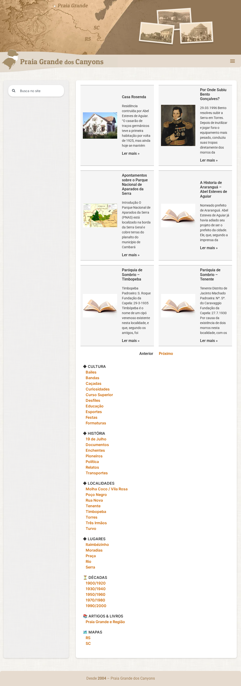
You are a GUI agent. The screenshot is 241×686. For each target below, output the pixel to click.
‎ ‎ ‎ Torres (90, 517)
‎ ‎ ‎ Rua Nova (93, 500)
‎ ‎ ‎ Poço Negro (95, 494)
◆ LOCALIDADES (98, 483)
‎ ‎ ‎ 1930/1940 (94, 588)
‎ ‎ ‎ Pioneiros (93, 456)
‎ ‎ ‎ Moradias (93, 550)
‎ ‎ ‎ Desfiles (91, 400)
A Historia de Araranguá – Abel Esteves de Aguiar (213, 189)
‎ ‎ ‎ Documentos (96, 444)
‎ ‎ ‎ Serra (89, 567)
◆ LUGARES (94, 538)
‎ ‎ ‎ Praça (89, 555)
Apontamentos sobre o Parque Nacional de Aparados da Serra (135, 184)
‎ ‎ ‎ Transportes (95, 473)
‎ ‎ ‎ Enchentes (94, 450)
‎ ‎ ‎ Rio (87, 561)
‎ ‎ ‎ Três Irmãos (95, 522)
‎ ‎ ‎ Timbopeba (94, 511)
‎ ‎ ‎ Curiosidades (96, 389)
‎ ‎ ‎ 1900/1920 (94, 583)
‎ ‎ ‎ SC (87, 643)
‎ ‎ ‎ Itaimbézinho (96, 544)
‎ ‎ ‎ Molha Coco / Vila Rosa (105, 489)
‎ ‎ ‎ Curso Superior (98, 394)
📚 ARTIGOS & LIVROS (103, 616)
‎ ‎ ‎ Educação (93, 406)
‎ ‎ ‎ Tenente (91, 505)
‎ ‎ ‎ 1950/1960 (94, 594)
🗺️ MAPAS (92, 632)
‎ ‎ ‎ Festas (90, 417)
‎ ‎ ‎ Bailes (89, 372)
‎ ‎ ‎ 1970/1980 (94, 600)
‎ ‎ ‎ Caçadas (92, 383)
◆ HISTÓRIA (94, 433)
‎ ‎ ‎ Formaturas (94, 423)
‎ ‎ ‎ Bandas (91, 377)
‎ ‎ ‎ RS (86, 637)
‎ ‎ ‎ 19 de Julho (94, 439)
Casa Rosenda (134, 97)
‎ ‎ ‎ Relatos (91, 467)
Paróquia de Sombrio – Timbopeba (132, 274)
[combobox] (36, 91)
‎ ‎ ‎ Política (91, 461)
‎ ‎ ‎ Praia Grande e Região (104, 621)
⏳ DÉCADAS (95, 577)
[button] (232, 61)
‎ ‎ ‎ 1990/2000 (94, 605)
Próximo (166, 353)
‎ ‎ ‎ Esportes (92, 411)
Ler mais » (131, 153)
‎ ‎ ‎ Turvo (89, 528)
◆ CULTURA (94, 366)
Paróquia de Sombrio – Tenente (210, 274)
